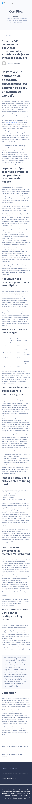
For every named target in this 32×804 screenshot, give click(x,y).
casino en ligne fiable (11, 122)
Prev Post (4, 750)
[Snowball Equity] (9, 3)
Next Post (4, 756)
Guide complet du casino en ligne (12, 754)
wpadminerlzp (17, 63)
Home (15, 16)
